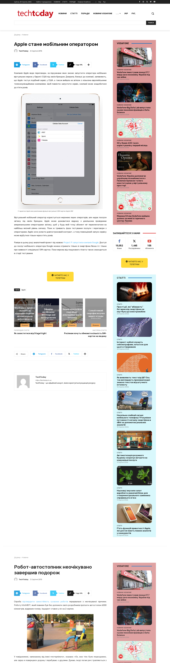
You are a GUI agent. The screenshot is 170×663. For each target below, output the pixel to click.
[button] (153, 13)
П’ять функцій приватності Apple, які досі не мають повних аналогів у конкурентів (134, 530)
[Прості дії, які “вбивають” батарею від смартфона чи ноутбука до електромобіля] (134, 292)
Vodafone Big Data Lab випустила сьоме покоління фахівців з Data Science (133, 110)
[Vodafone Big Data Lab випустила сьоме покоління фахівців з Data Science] (134, 92)
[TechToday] (16, 51)
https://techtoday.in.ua (43, 380)
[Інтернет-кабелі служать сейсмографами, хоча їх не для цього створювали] (134, 327)
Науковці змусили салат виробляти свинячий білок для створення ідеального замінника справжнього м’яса (133, 494)
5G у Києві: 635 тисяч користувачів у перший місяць (132, 144)
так (119, 240)
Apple (24, 290)
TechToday (23, 51)
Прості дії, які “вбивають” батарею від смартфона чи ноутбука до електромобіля (131, 309)
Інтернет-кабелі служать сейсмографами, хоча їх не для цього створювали (132, 344)
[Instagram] (143, 1)
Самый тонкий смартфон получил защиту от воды (96, 313)
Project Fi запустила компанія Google (81, 242)
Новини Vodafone (124, 69)
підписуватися (150, 240)
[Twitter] (147, 1)
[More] (89, 64)
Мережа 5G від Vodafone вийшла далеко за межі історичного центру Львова (133, 218)
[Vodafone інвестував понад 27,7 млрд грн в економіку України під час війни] (134, 57)
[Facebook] (139, 1)
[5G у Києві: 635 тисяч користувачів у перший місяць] (134, 128)
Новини (25, 35)
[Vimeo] (150, 1)
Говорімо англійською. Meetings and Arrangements (48, 313)
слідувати (134, 240)
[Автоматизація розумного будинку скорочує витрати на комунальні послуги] (134, 440)
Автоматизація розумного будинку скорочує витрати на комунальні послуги (132, 457)
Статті (119, 304)
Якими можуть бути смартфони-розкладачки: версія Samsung (72, 313)
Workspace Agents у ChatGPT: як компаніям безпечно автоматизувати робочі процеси (25, 313)
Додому (17, 35)
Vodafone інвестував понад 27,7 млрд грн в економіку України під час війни (133, 74)
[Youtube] (154, 1)
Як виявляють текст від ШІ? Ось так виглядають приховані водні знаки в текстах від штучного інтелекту (133, 381)
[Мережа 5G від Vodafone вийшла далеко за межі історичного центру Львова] (134, 201)
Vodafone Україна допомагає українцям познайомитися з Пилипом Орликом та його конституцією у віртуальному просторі (132, 181)
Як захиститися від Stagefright (30, 333)
